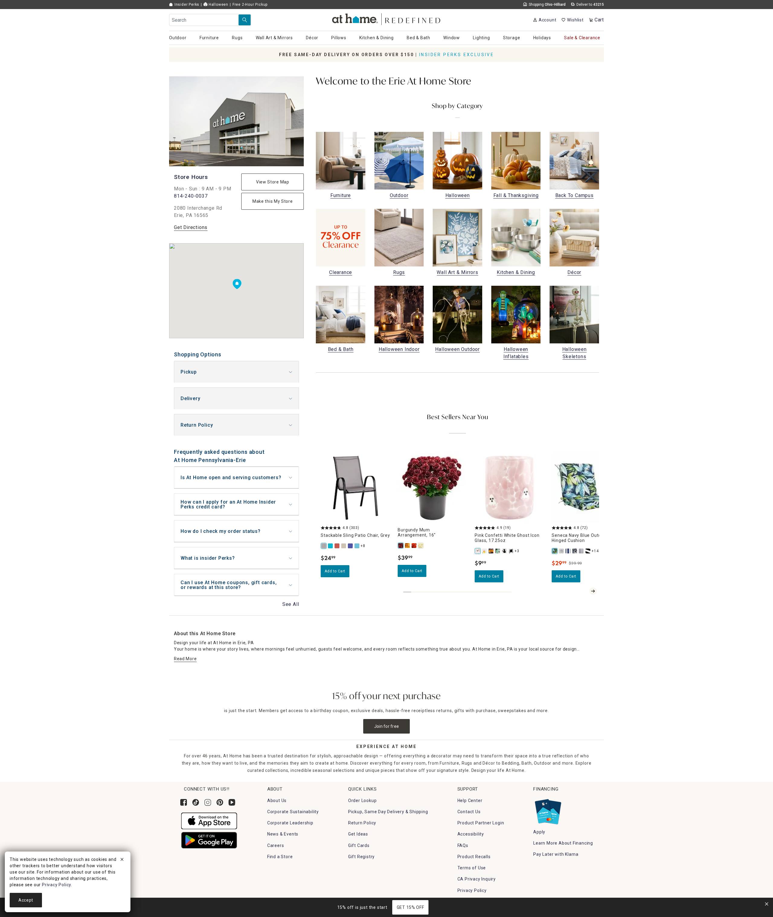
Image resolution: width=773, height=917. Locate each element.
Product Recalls (474, 856)
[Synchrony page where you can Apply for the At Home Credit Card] (547, 810)
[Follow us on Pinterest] (220, 802)
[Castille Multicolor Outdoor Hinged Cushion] (561, 551)
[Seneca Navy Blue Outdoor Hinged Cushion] (555, 551)
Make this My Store (272, 201)
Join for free (386, 726)
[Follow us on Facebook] (184, 802)
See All (290, 604)
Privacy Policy (472, 890)
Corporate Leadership (290, 822)
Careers (275, 845)
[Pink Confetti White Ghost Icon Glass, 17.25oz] (478, 551)
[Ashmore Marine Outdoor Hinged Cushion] (575, 551)
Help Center (470, 800)
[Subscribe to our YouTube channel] (232, 802)
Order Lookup (362, 800)
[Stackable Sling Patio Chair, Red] (337, 546)
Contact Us (469, 811)
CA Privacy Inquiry (476, 879)
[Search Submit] (245, 19)
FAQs (462, 845)
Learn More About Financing (563, 843)
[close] (122, 860)
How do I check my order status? (221, 531)
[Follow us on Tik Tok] (196, 802)
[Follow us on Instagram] (208, 802)
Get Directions (190, 227)
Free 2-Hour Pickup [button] (250, 4)
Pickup (189, 372)
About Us (277, 800)
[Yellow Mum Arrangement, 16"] (407, 546)
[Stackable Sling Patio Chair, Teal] (330, 546)
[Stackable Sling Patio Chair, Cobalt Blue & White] (350, 546)
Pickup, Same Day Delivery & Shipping (388, 811)
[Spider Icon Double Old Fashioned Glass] (511, 551)
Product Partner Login (480, 822)
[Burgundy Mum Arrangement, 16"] (401, 546)
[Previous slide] (583, 591)
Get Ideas (358, 834)
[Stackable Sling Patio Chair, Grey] (324, 546)
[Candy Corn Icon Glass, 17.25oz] (484, 551)
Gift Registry (361, 856)
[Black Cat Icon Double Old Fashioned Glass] (504, 551)
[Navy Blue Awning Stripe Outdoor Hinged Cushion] (568, 551)
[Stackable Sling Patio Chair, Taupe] (344, 546)
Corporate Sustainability (293, 811)
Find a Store (280, 856)
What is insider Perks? (208, 558)
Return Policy (197, 425)
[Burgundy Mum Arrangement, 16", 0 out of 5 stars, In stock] (432, 488)
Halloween (217, 4)
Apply (539, 831)
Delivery (190, 398)
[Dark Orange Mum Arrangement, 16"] (414, 546)
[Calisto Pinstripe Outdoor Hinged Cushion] (581, 551)
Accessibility (470, 834)
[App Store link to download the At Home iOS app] (209, 820)
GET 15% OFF (410, 907)
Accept (25, 900)
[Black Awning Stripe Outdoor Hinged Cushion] (588, 551)
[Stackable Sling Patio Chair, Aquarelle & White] (357, 546)
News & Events (282, 834)
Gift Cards (359, 845)
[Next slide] (593, 591)
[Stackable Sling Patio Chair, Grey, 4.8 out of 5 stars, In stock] (355, 488)
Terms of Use (471, 867)
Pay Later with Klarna (556, 854)
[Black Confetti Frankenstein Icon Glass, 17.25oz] (498, 551)
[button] (386, 18)
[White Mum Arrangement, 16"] (421, 546)
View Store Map (272, 182)
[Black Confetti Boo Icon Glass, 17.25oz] (491, 551)
